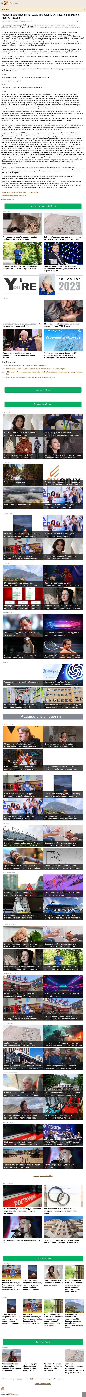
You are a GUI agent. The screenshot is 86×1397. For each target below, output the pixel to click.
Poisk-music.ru (8, 752)
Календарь (5, 9)
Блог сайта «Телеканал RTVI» (21, 21)
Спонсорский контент (43, 1286)
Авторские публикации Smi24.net (43, 206)
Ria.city (5, 802)
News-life (6, 591)
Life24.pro (6, 441)
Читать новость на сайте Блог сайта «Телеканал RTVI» (20, 192)
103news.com (8, 1150)
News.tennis (7, 641)
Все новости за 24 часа (43, 432)
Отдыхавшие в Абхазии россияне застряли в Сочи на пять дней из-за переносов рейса (36, 396)
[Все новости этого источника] (31, 21)
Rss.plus (6, 298)
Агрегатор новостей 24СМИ (43, 1204)
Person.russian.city (9, 1051)
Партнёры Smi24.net (43, 418)
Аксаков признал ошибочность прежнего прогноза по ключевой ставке (30, 405)
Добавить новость (7, 199)
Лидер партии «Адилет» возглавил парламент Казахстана (26, 393)
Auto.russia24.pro (9, 901)
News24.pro (7, 490)
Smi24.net (6, 211)
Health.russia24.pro (10, 952)
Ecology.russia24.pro (10, 1101)
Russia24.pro (7, 542)
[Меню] (83, 3)
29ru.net (6, 690)
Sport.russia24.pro (9, 1002)
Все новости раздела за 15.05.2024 (13, 195)
